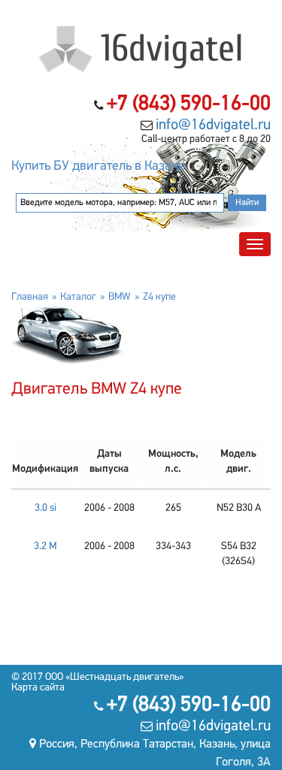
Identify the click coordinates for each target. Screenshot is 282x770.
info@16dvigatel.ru (213, 125)
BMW (119, 297)
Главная (29, 297)
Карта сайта (38, 687)
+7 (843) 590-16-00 (189, 104)
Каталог (78, 297)
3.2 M (45, 546)
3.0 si (45, 508)
